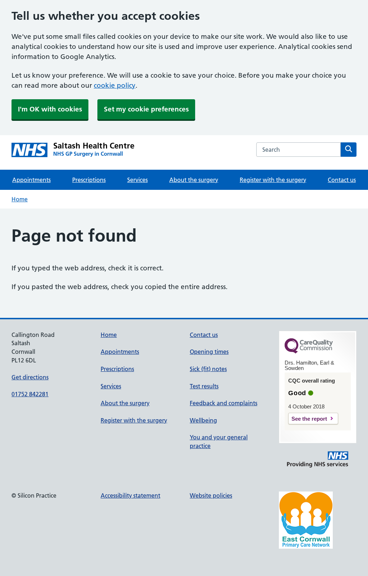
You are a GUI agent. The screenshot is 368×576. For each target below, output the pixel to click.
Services (137, 179)
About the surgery (193, 179)
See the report (309, 419)
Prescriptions (89, 179)
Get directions (30, 377)
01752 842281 (30, 394)
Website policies (211, 495)
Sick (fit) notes (208, 368)
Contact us (342, 179)
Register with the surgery (273, 179)
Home (20, 199)
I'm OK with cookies (50, 109)
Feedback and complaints (223, 403)
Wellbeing (203, 420)
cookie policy (114, 85)
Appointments (31, 179)
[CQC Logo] (309, 352)
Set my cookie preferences (146, 109)
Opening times (209, 351)
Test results (204, 386)
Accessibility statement (130, 495)
